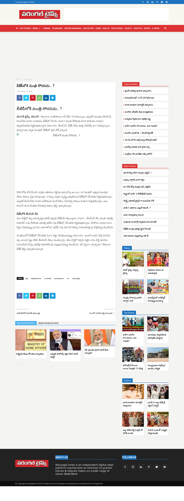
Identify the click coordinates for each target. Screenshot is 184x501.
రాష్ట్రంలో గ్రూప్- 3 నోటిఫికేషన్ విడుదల (137, 193)
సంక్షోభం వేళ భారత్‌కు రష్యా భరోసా (138, 154)
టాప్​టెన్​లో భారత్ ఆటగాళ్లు (28, 313)
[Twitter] (162, 2)
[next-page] (21, 364)
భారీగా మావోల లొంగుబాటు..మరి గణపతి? (141, 126)
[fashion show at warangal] (158, 259)
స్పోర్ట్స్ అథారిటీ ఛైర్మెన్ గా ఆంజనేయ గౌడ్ (139, 201)
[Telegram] (52, 98)
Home (17, 79)
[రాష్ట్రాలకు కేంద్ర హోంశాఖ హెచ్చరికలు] (30, 340)
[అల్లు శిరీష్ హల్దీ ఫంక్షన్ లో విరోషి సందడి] (133, 419)
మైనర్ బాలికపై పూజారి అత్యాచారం (138, 91)
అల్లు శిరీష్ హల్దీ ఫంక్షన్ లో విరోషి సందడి (133, 431)
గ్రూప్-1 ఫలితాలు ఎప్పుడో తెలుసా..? (137, 208)
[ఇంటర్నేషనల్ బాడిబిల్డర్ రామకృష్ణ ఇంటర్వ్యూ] (158, 286)
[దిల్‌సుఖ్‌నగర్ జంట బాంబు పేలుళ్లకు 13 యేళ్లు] (133, 354)
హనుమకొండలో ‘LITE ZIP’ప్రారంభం (139, 98)
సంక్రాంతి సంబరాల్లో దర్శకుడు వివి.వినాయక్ (140, 222)
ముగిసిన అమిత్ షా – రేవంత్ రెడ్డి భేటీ (139, 133)
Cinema (46, 28)
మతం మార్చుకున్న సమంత (133, 215)
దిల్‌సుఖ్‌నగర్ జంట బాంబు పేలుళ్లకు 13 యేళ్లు (133, 367)
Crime (98, 28)
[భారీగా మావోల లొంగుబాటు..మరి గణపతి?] (133, 324)
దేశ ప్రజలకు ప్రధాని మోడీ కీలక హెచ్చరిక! (96, 351)
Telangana (57, 28)
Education (88, 28)
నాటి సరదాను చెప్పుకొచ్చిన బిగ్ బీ (136, 236)
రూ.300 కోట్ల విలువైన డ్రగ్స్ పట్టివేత (137, 186)
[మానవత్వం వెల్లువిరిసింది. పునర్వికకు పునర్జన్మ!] (158, 324)
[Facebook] (143, 2)
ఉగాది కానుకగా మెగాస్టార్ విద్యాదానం (139, 105)
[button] (165, 28)
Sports (128, 28)
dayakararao (36, 278)
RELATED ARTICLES (26, 323)
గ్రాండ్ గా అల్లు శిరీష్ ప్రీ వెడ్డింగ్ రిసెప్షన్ (156, 404)
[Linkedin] (152, 2)
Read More (70, 474)
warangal (76, 278)
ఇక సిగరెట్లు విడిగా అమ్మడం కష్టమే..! (137, 172)
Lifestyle (137, 28)
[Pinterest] (157, 2)
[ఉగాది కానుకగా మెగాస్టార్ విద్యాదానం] (133, 391)
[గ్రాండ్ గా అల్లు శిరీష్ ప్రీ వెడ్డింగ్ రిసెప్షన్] (158, 391)
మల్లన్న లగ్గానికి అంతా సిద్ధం (134, 179)
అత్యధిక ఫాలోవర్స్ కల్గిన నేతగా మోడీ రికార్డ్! (64, 355)
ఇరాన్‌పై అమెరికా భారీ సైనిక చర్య (137, 147)
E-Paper (155, 28)
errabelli (47, 278)
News (35, 28)
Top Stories (25, 28)
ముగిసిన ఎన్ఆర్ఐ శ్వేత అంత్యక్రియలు (139, 112)
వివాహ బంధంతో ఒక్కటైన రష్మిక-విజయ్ (157, 431)
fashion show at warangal (155, 271)
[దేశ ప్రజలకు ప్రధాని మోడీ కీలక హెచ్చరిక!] (99, 337)
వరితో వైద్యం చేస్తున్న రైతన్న (130, 271)
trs (68, 278)
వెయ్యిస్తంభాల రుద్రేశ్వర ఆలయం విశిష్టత (156, 367)
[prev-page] (17, 364)
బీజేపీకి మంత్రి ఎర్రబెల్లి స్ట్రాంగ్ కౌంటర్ (137, 229)
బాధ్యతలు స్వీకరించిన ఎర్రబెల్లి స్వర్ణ (138, 119)
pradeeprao (59, 278)
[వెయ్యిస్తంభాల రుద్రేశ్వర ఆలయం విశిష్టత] (158, 354)
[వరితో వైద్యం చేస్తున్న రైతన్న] (133, 259)
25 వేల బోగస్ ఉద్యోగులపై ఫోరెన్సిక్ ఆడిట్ (141, 140)
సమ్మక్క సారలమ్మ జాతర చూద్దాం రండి (132, 299)
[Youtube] (166, 2)
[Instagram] (147, 2)
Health (106, 28)
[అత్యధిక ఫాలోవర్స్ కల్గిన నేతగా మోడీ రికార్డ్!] (65, 340)
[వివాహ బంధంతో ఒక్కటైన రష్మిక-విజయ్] (158, 419)
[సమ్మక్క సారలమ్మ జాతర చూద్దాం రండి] (133, 286)
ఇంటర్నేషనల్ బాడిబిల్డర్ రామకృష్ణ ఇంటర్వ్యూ (156, 299)
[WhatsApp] (39, 98)
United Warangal (73, 28)
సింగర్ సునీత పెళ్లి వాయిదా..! (101, 313)
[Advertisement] (116, 14)
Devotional (117, 28)
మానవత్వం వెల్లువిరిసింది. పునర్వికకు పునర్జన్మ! (157, 336)
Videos (147, 28)
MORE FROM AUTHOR (48, 323)
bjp (26, 278)
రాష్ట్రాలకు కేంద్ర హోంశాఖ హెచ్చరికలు (30, 354)
